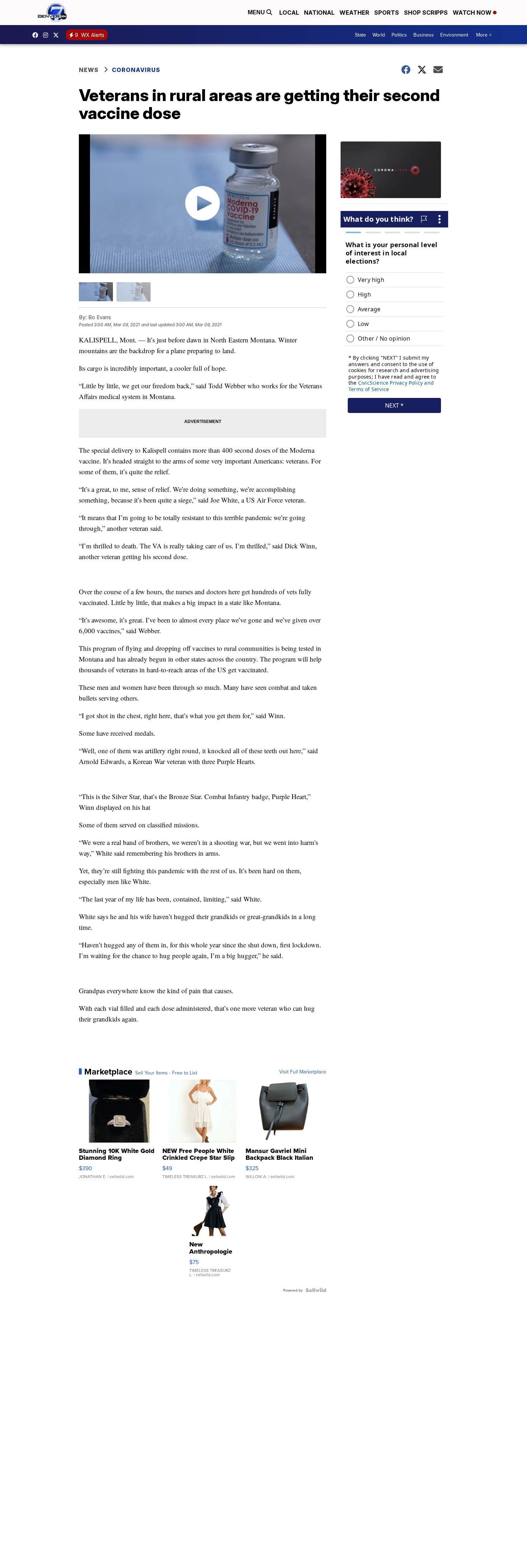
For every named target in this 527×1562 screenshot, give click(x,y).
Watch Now (473, 12)
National (319, 12)
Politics (399, 34)
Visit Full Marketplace (302, 1071)
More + (484, 34)
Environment (454, 34)
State (360, 34)
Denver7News (37, 35)
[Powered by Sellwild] (315, 1290)
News (89, 69)
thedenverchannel (47, 35)
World (378, 34)
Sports (386, 12)
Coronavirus (136, 69)
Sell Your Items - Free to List (166, 1072)
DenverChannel (57, 35)
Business (423, 34)
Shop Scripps (426, 12)
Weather (354, 12)
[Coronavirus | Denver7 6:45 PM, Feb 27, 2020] (394, 172)
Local (289, 12)
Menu (257, 12)
